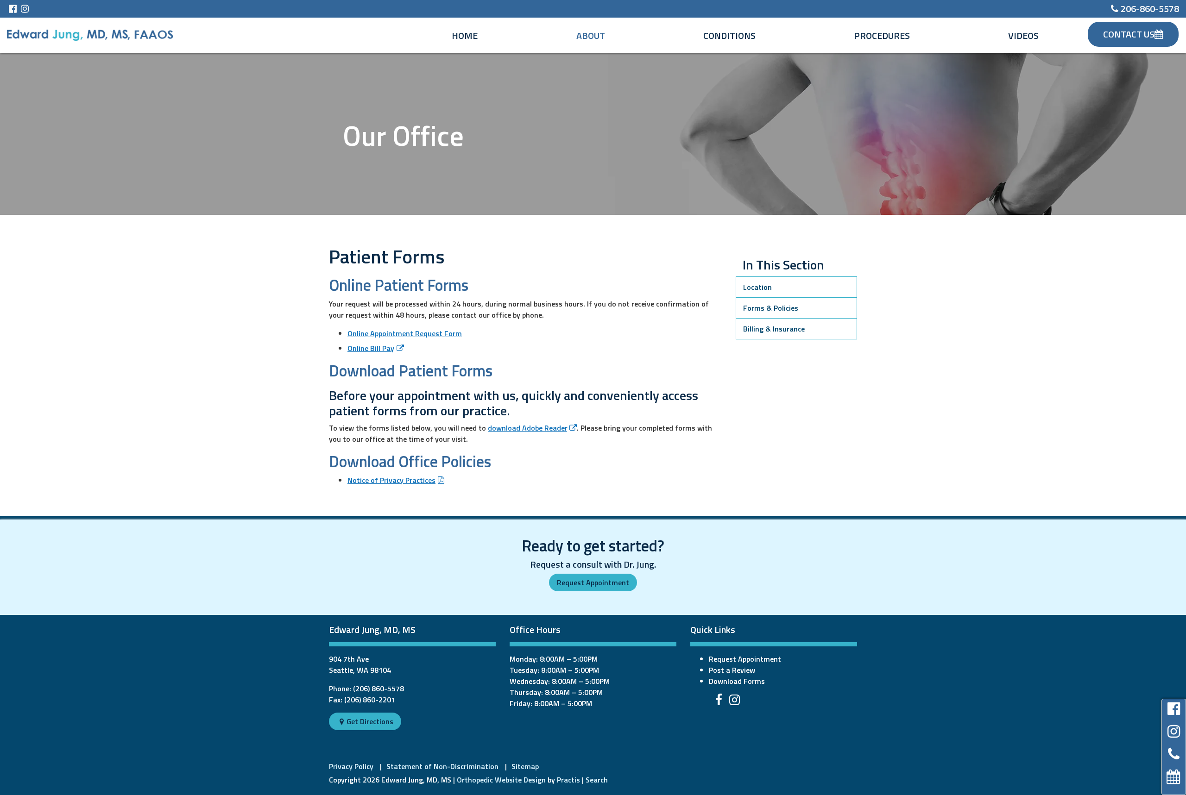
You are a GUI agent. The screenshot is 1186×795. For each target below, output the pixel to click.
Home (465, 35)
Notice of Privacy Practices (391, 480)
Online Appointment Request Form (404, 333)
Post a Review (732, 670)
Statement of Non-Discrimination (442, 766)
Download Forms (737, 681)
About (590, 35)
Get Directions (366, 721)
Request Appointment (593, 582)
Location (757, 287)
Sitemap (525, 766)
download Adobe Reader (527, 427)
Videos (1023, 35)
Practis (568, 779)
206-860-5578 (1145, 8)
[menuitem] (465, 35)
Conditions (729, 35)
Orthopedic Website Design (501, 779)
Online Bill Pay (370, 348)
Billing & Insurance (774, 328)
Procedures (882, 35)
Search (597, 779)
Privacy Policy (351, 766)
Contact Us (1128, 34)
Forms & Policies (770, 307)
